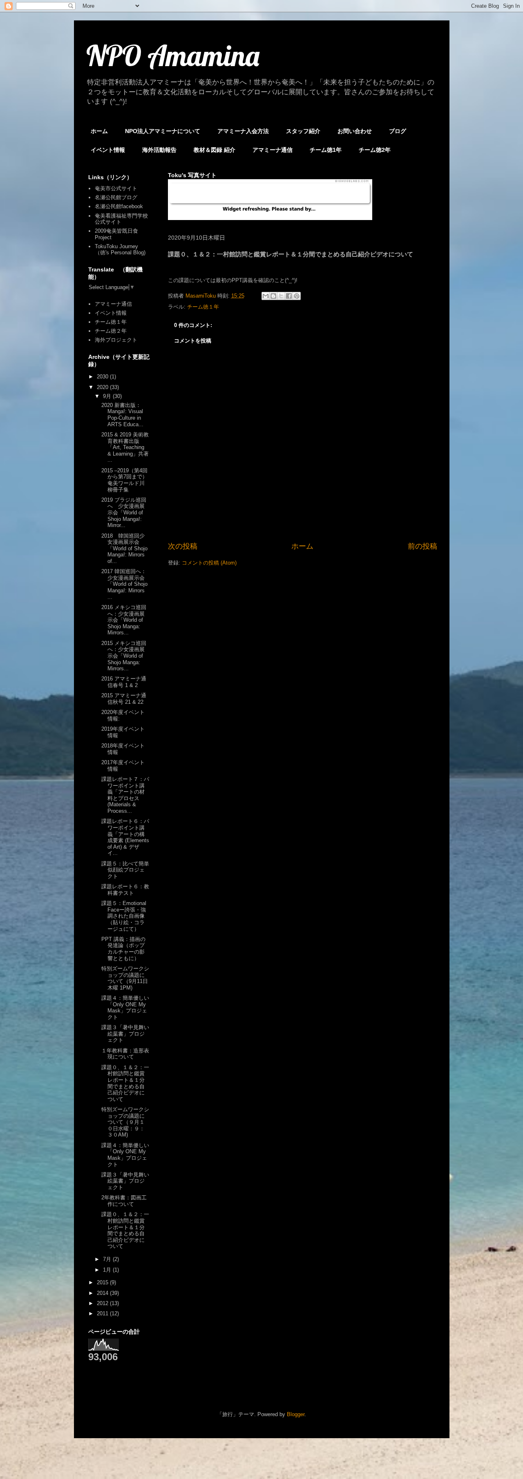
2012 (103, 1303)
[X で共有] (281, 296)
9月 (108, 396)
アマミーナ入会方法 (243, 131)
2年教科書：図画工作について (124, 1200)
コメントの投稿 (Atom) (209, 563)
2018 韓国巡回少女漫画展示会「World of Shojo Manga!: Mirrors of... (124, 548)
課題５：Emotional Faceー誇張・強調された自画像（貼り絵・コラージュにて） (123, 916)
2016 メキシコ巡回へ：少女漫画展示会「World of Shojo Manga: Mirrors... (123, 620)
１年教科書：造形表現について (125, 1054)
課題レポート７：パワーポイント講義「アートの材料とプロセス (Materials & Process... (125, 795)
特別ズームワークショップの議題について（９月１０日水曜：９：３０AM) (125, 1122)
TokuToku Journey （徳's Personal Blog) (120, 249)
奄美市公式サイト (116, 188)
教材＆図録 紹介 (214, 150)
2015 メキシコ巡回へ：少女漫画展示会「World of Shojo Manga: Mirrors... (123, 656)
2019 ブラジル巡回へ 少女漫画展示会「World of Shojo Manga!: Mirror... (123, 512)
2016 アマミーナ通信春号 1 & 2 (123, 682)
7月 (108, 1259)
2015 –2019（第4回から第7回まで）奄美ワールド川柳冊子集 (124, 480)
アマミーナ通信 (273, 150)
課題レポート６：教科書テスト (125, 889)
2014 (103, 1293)
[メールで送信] (266, 296)
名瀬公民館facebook (119, 206)
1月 (108, 1270)
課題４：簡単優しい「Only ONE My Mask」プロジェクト (125, 1007)
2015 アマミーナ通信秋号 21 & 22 (123, 698)
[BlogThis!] (273, 296)
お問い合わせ (354, 131)
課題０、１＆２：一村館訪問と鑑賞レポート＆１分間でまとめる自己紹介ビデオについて (125, 1083)
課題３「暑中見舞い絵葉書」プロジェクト (125, 1033)
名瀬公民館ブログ (116, 197)
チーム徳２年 (111, 331)
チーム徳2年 (375, 150)
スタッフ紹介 (303, 131)
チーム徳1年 (326, 150)
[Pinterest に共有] (297, 296)
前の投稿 (422, 546)
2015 (103, 1282)
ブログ (397, 131)
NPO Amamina (172, 55)
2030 (103, 377)
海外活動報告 (159, 150)
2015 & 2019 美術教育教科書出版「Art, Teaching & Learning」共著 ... (125, 447)
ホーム (99, 131)
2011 (103, 1313)
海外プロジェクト (116, 340)
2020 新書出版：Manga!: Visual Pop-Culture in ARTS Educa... (122, 414)
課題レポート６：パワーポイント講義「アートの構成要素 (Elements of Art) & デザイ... (125, 837)
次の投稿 (182, 546)
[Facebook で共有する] (289, 296)
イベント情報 (108, 150)
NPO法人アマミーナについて (162, 131)
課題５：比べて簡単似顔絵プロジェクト (125, 870)
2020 (103, 387)
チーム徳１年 (203, 307)
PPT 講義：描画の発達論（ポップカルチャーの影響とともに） (123, 948)
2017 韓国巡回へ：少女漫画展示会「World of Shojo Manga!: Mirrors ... (124, 584)
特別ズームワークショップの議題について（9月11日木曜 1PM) (125, 978)
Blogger (295, 1414)
